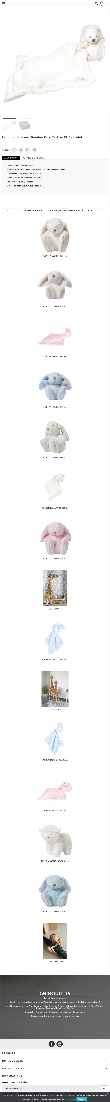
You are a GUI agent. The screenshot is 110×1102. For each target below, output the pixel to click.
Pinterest (34, 149)
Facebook (52, 1044)
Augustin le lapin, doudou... (55, 659)
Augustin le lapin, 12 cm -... (55, 306)
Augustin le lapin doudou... (55, 508)
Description (11, 158)
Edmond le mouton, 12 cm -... (55, 861)
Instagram (59, 1044)
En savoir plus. (70, 1099)
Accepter (81, 1099)
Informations (12, 1076)
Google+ (27, 149)
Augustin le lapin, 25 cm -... (55, 457)
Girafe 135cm (55, 710)
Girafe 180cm (55, 609)
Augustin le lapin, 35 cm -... (55, 256)
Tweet (20, 149)
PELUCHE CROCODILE (55, 962)
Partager (13, 149)
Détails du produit (34, 158)
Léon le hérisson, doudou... (55, 357)
